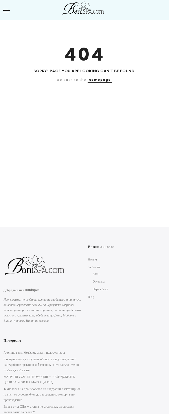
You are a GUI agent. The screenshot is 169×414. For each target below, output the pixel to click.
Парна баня (100, 289)
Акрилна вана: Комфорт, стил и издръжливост (34, 352)
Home (92, 259)
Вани (96, 274)
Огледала (99, 281)
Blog (91, 297)
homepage (100, 80)
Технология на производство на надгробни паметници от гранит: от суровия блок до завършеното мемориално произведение (42, 394)
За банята (94, 267)
